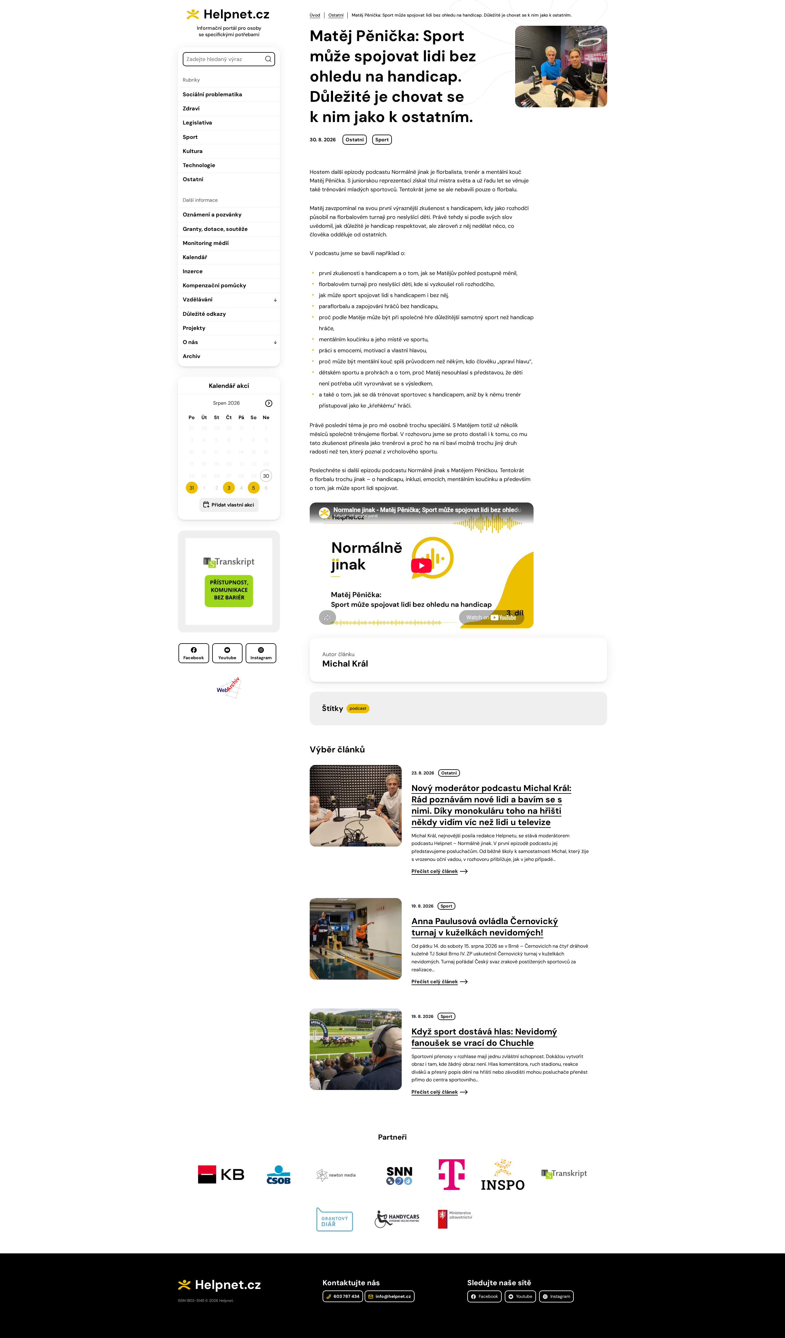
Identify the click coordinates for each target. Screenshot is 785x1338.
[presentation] (356, 806)
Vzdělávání (198, 299)
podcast (358, 708)
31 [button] (192, 488)
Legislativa (197, 122)
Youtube (227, 657)
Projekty (194, 328)
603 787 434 (346, 1296)
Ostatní (193, 179)
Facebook (193, 657)
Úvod (315, 15)
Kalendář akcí (229, 386)
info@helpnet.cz (393, 1296)
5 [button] (253, 488)
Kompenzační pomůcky (214, 285)
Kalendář (195, 257)
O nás (190, 342)
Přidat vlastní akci (233, 505)
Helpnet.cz (237, 14)
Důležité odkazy (204, 314)
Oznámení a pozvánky (212, 214)
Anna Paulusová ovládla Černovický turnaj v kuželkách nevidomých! (485, 927)
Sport (190, 137)
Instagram (261, 657)
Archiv (191, 356)
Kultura (193, 151)
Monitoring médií (206, 243)
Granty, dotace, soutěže (215, 229)
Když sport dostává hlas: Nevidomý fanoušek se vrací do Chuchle (484, 1037)
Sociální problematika (212, 94)
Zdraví (191, 108)
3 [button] (229, 488)
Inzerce (193, 271)
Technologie (199, 165)
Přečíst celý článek (435, 871)
